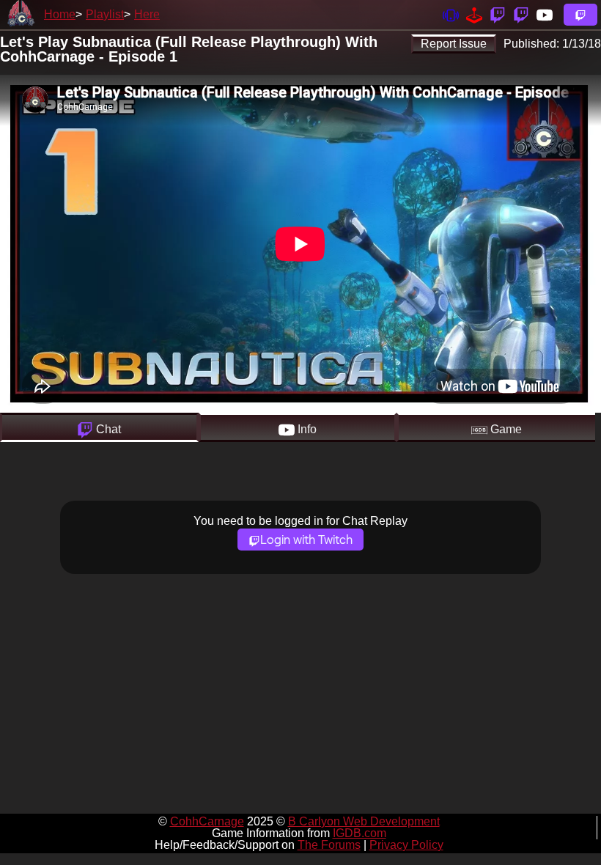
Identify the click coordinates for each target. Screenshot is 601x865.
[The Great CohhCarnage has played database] (474, 14)
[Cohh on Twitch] (521, 14)
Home (59, 14)
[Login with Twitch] (580, 15)
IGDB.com (359, 833)
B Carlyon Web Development (364, 821)
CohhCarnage (207, 821)
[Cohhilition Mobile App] (451, 14)
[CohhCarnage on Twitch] (498, 14)
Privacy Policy (406, 845)
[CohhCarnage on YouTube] (545, 14)
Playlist (105, 14)
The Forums (329, 845)
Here (147, 14)
